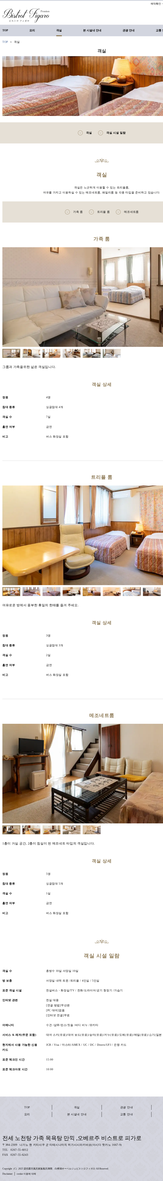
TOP (27, 1107)
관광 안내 (126, 1107)
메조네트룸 (131, 211)
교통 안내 (126, 1114)
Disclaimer (7, 1173)
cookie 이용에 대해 (26, 1173)
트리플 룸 (103, 211)
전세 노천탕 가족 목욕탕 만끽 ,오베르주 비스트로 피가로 (72, 1138)
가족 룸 (78, 211)
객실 (89, 132)
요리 (27, 1114)
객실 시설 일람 (116, 132)
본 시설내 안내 (77, 1114)
